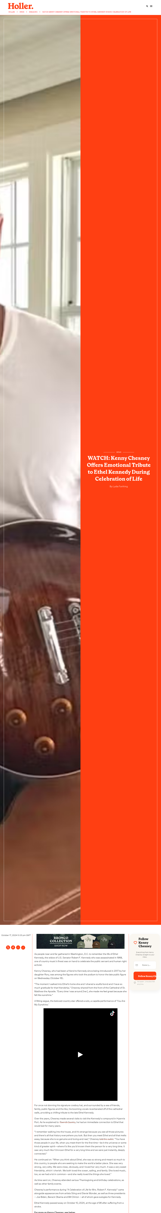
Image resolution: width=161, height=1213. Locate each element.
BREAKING (33, 12)
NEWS (22, 12)
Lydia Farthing (120, 486)
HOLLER (12, 12)
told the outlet (106, 1138)
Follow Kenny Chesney (147, 976)
